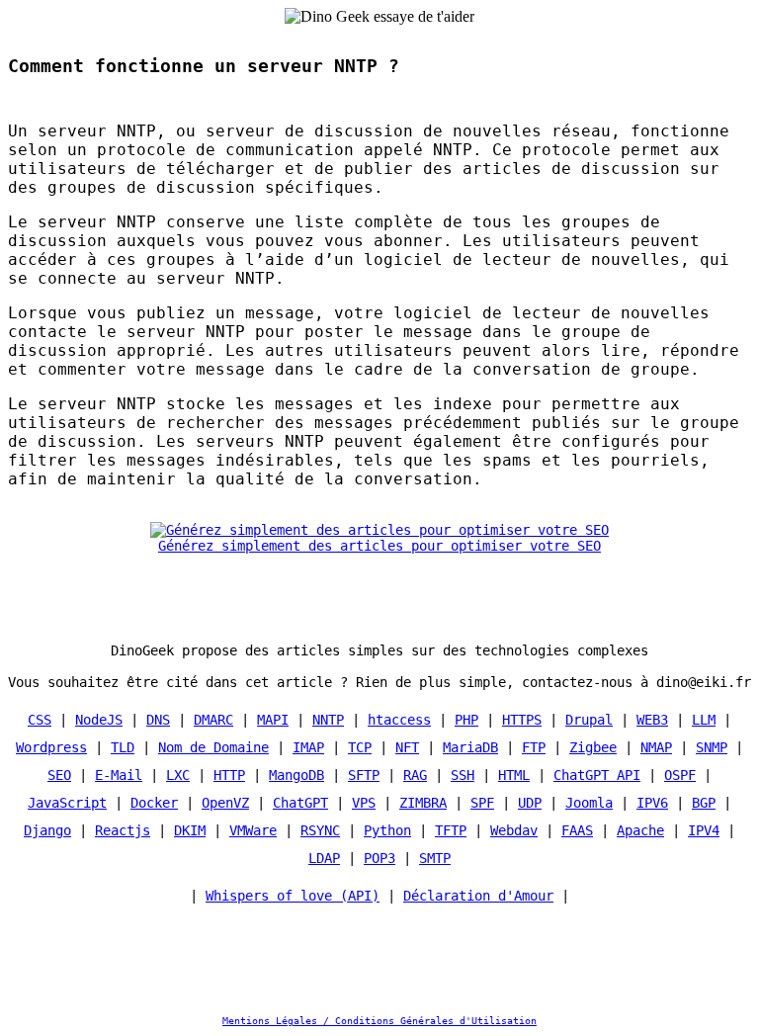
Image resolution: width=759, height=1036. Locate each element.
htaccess (399, 720)
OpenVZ (225, 803)
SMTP (435, 858)
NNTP (328, 720)
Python (387, 830)
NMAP (656, 747)
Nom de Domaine (213, 747)
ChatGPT (300, 803)
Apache (640, 830)
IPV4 (703, 830)
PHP (466, 720)
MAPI (273, 720)
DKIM (190, 830)
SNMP (711, 747)
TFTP (450, 830)
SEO (59, 775)
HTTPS (522, 720)
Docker (154, 803)
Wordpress (51, 747)
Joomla (589, 803)
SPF (482, 803)
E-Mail (118, 775)
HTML (514, 775)
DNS (158, 720)
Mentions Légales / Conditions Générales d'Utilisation (379, 1020)
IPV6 (652, 803)
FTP (534, 747)
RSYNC (320, 830)
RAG (415, 775)
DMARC (213, 720)
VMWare (253, 830)
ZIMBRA (423, 803)
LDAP (324, 858)
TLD (122, 747)
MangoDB (296, 775)
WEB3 (652, 720)
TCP (360, 747)
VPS (364, 803)
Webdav (514, 830)
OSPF (680, 775)
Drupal (589, 720)
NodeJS (99, 720)
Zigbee (593, 747)
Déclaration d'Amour (478, 896)
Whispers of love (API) (293, 896)
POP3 (379, 858)
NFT (407, 747)
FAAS (577, 830)
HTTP (229, 775)
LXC (178, 775)
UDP (530, 803)
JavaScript (67, 803)
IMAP (308, 747)
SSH (462, 775)
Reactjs (122, 830)
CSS (39, 720)
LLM (704, 720)
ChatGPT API (596, 775)
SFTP (364, 775)
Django (47, 830)
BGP (704, 803)
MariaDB (470, 747)
